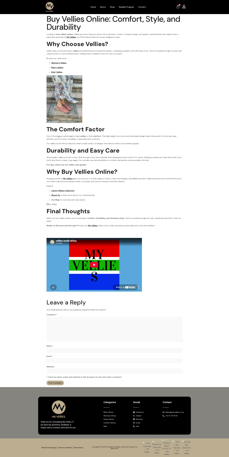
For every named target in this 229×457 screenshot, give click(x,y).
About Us (55, 195)
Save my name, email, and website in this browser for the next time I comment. (85, 377)
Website (50, 366)
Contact (142, 7)
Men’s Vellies (57, 67)
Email (50, 356)
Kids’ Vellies (56, 72)
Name (50, 346)
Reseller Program (126, 7)
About (103, 7)
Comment (52, 314)
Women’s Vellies (59, 63)
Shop (112, 7)
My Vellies (71, 37)
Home (93, 7)
